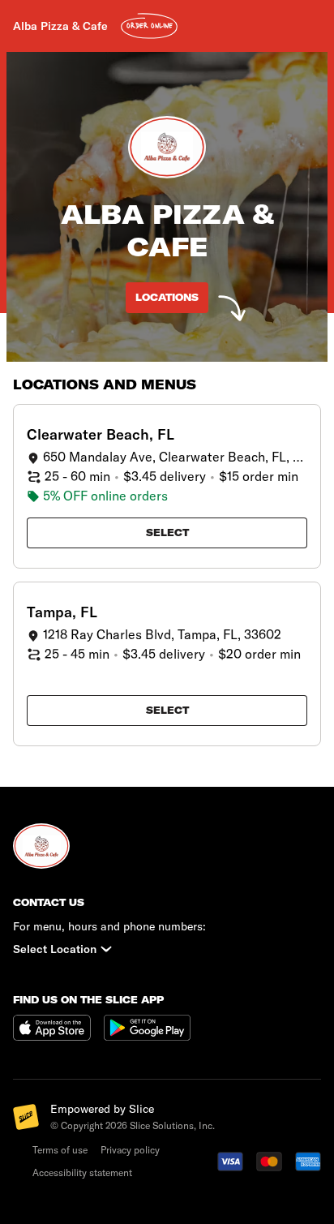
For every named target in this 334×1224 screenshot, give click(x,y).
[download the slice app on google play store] (147, 1036)
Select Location (54, 949)
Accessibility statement (82, 1172)
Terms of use (60, 1150)
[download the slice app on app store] (58, 1036)
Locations (167, 297)
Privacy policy (130, 1150)
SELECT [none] (167, 532)
